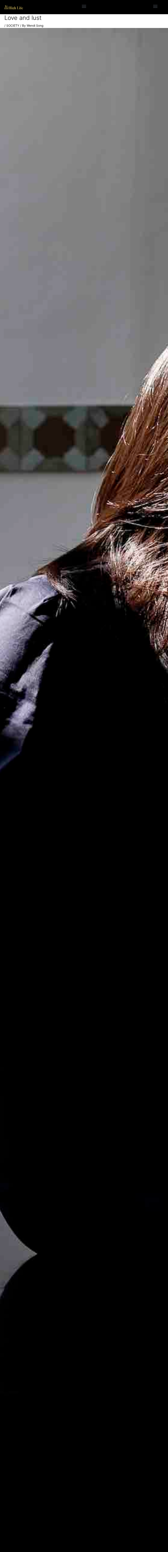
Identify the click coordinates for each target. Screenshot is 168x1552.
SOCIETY (12, 25)
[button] (84, 6)
